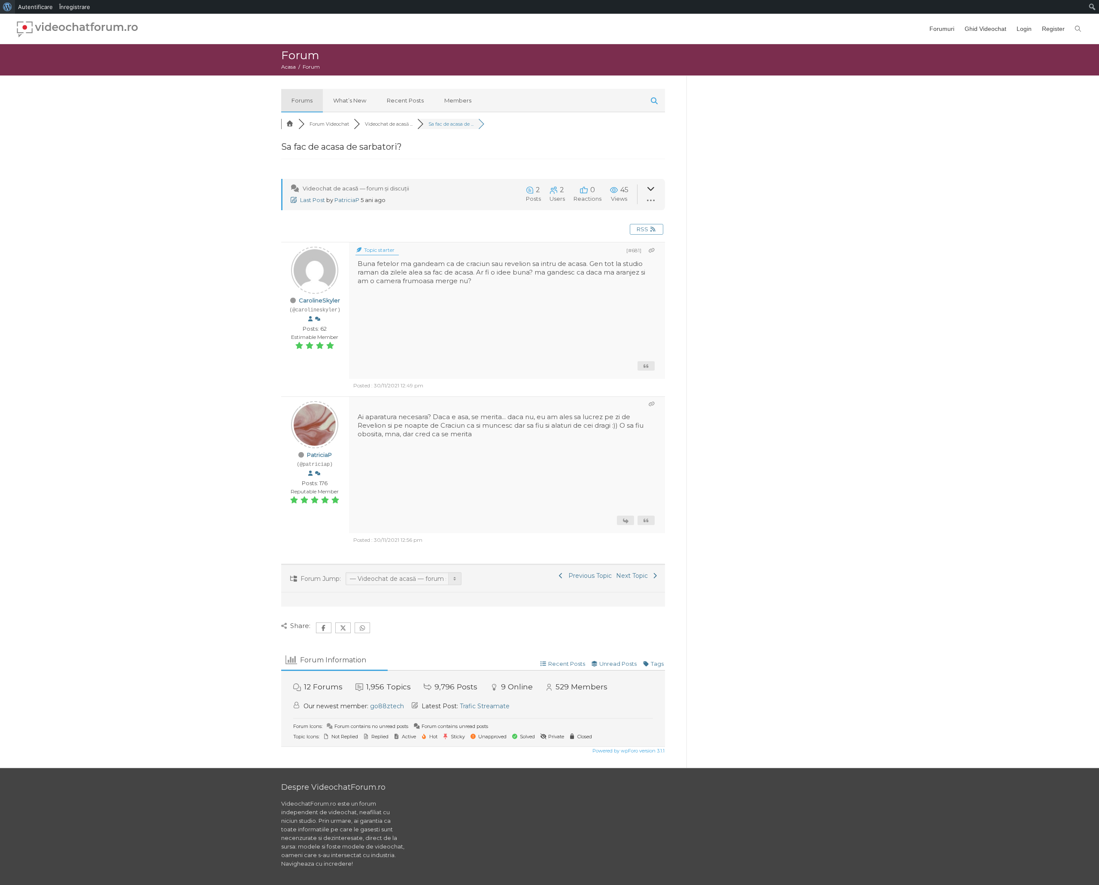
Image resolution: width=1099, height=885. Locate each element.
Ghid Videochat (985, 28)
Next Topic (633, 576)
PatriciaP (346, 199)
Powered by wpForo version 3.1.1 (628, 751)
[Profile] (310, 319)
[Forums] (290, 124)
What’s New (349, 100)
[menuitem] (7, 7)
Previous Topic (588, 576)
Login (1024, 28)
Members (457, 100)
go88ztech (387, 706)
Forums (302, 100)
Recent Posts (405, 100)
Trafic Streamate (485, 706)
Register (1053, 28)
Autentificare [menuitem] (35, 6)
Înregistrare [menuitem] (74, 6)
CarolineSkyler (319, 300)
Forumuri (941, 28)
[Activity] (318, 319)
